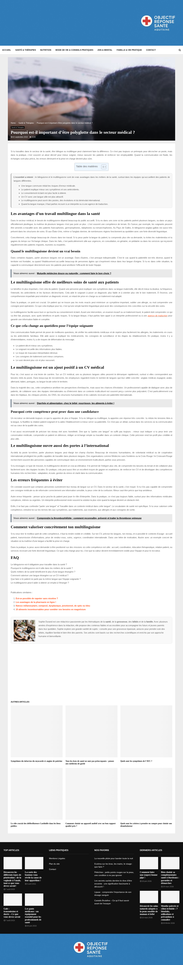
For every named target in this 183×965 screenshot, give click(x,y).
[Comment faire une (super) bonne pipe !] (149, 863)
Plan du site (54, 864)
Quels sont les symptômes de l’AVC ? (136, 761)
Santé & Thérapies (25, 50)
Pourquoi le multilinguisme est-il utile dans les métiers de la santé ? (42, 568)
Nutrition (45, 50)
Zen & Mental (105, 50)
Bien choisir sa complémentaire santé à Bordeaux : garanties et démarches (170, 877)
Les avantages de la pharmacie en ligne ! (36, 602)
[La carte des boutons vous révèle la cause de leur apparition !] (34, 863)
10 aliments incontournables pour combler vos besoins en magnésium (51, 609)
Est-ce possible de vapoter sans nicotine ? (37, 598)
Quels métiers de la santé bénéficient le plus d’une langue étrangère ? (43, 571)
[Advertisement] (54, 23)
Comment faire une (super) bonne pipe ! (148, 875)
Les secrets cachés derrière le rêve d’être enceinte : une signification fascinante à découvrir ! (113, 884)
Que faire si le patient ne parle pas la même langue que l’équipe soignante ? (46, 579)
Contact (151, 50)
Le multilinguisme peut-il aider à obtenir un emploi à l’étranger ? (40, 582)
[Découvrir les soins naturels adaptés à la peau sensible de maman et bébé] (149, 897)
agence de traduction (157, 315)
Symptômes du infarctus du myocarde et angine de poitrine (36, 761)
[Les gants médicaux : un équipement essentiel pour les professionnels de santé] (34, 899)
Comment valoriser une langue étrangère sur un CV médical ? (39, 575)
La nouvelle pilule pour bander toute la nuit (113, 858)
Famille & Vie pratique (129, 50)
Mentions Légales (57, 858)
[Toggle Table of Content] (102, 166)
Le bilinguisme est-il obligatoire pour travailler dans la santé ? (39, 564)
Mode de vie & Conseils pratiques (74, 50)
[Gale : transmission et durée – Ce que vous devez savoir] (13, 899)
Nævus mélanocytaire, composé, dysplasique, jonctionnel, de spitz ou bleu (53, 605)
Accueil (6, 50)
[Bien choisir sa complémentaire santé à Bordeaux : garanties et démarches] (170, 863)
